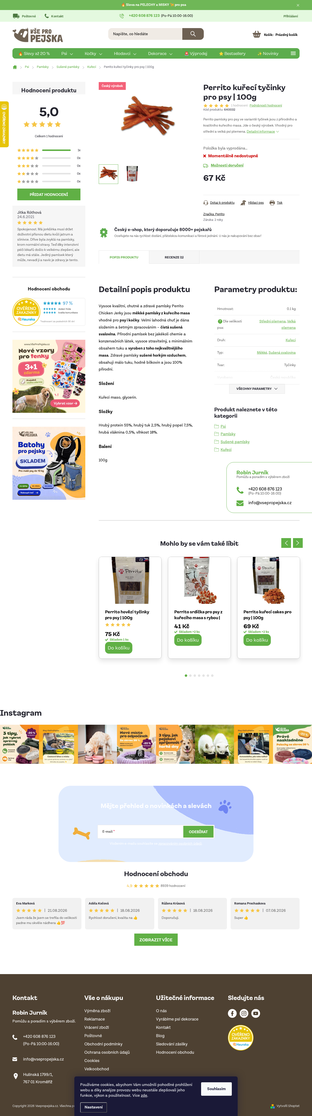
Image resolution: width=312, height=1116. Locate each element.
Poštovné (29, 16)
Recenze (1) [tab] (174, 257)
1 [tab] (186, 675)
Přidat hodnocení (49, 194)
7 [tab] (212, 675)
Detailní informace (261, 131)
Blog (160, 1036)
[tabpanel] (130, 608)
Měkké (262, 352)
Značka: (213, 214)
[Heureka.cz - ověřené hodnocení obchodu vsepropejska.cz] (48, 312)
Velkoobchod (96, 1069)
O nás (161, 1011)
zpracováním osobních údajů (180, 843)
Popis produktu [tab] (124, 257)
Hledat (193, 34)
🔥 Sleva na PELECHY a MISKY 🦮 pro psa (153, 5)
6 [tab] (208, 675)
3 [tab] (195, 675)
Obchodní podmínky (103, 1044)
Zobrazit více (156, 939)
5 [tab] (203, 675)
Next (298, 543)
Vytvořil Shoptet (288, 1106)
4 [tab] (199, 675)
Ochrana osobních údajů (107, 1053)
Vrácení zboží (96, 1028)
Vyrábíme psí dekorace (177, 1019)
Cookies (91, 1061)
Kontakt (57, 16)
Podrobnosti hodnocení (266, 106)
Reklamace (94, 1019)
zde (144, 1095)
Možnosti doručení (227, 165)
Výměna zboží (97, 1011)
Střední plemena (272, 321)
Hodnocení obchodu (156, 873)
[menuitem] (34, 53)
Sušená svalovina (282, 352)
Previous (286, 543)
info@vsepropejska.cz (270, 503)
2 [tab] (190, 675)
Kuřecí (291, 340)
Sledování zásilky (172, 1044)
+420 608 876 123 (265, 489)
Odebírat (198, 831)
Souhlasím (216, 1089)
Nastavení (94, 1107)
